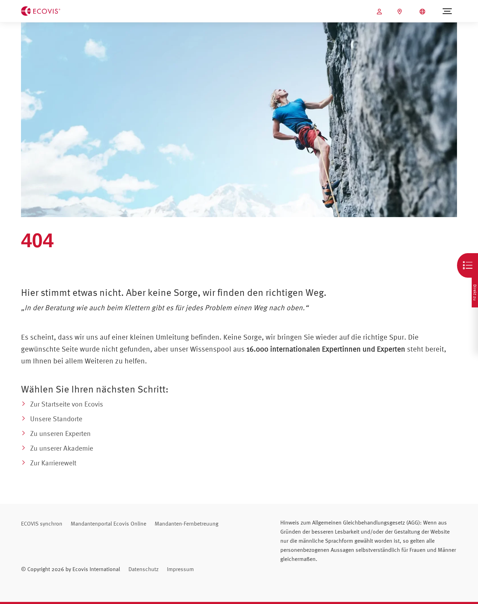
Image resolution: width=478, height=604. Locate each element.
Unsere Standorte (56, 419)
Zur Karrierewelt (53, 463)
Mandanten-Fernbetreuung (186, 523)
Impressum (180, 569)
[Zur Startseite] (40, 10)
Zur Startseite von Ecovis (66, 404)
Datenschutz (143, 569)
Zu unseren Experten (60, 433)
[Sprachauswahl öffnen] (423, 11)
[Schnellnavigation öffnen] (467, 265)
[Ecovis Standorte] (400, 11)
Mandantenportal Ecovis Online (108, 523)
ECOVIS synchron (41, 523)
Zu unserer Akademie (61, 448)
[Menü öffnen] (447, 11)
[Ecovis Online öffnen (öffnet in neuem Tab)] (380, 11)
